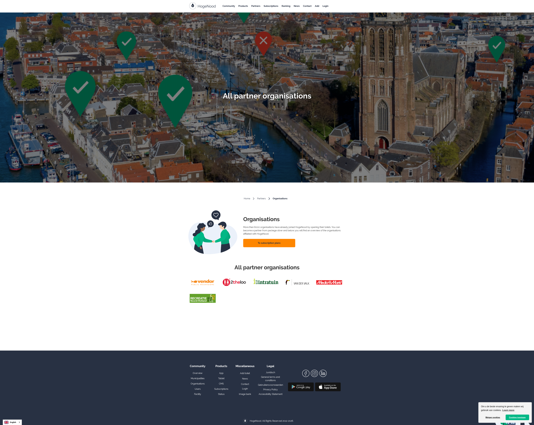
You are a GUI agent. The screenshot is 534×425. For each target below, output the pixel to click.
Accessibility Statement (270, 394)
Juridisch (270, 372)
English (13, 422)
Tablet (221, 378)
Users (198, 389)
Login (325, 6)
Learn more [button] (508, 410)
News (297, 6)
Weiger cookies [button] (492, 417)
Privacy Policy (270, 389)
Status (221, 394)
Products (243, 6)
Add (317, 6)
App (221, 373)
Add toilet (245, 373)
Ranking (286, 6)
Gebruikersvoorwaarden (270, 385)
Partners (255, 6)
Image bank (245, 394)
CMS (221, 383)
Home (247, 198)
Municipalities (198, 378)
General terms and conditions (270, 379)
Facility (197, 394)
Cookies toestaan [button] (517, 417)
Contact (307, 6)
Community (228, 6)
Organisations (280, 198)
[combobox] (12, 422)
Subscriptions (271, 6)
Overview (197, 373)
